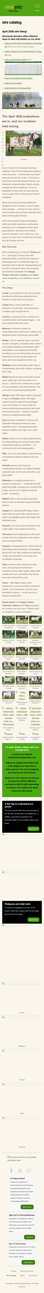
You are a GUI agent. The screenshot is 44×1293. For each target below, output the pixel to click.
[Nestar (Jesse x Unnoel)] (22, 637)
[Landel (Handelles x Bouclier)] (22, 622)
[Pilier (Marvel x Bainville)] (22, 683)
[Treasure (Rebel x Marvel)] (8, 734)
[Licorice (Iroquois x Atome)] (35, 622)
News (22, 1275)
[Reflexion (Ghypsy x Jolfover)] (8, 697)
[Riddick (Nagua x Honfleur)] (22, 699)
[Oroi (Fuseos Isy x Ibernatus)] (8, 668)
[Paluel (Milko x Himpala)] (22, 668)
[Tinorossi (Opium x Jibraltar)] (35, 724)
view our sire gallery (13, 83)
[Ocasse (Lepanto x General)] (22, 653)
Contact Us (33, 1275)
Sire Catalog (11, 1275)
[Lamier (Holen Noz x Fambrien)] (8, 622)
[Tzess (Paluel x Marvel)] (35, 734)
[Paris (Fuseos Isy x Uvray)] (35, 668)
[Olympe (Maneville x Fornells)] (35, 653)
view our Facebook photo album (18, 78)
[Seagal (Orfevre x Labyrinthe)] (35, 697)
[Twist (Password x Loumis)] (22, 734)
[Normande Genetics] (13, 11)
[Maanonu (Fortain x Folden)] (8, 637)
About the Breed (26, 1271)
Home (13, 1271)
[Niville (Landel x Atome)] (8, 653)
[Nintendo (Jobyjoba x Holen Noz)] (35, 637)
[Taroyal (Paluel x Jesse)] (8, 724)
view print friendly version (16, 59)
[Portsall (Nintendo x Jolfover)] (35, 683)
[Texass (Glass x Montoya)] (22, 715)
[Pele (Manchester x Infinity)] (8, 683)
